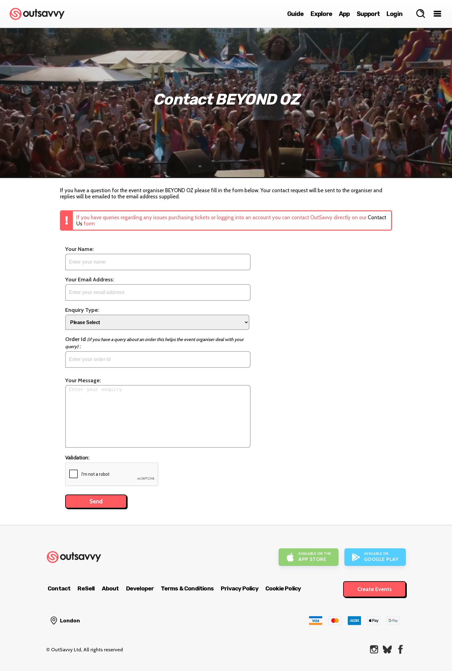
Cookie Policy (283, 588)
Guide (295, 14)
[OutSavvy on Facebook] (400, 649)
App (344, 14)
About (110, 588)
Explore (321, 14)
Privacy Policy (239, 588)
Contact (59, 588)
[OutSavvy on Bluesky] (387, 649)
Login (394, 14)
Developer (140, 588)
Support (368, 14)
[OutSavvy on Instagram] (374, 649)
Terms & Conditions (187, 588)
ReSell (85, 588)
